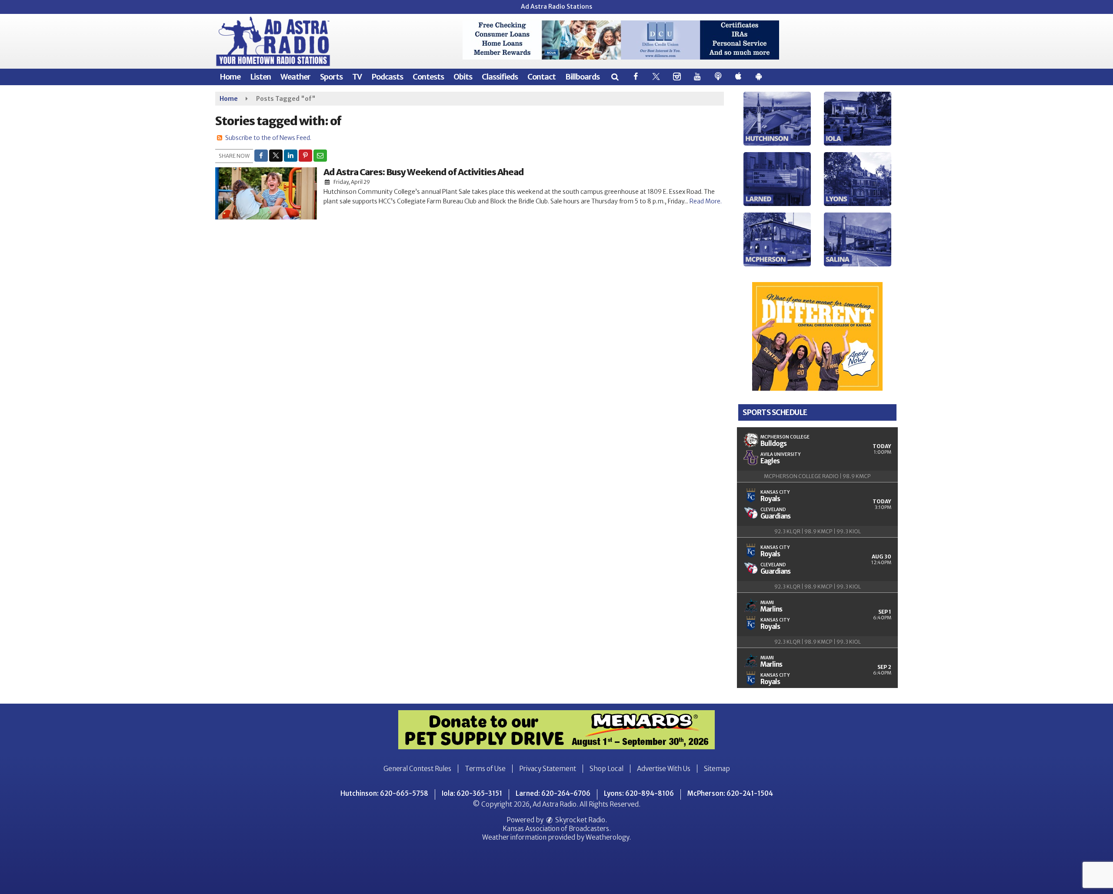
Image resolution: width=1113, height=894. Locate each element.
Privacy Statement (547, 768)
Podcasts (387, 77)
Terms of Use (485, 768)
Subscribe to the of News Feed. (268, 138)
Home (230, 77)
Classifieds (500, 77)
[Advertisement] (621, 40)
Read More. (706, 201)
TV (357, 77)
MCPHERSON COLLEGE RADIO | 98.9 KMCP (817, 476)
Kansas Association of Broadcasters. (557, 828)
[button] (614, 77)
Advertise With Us (663, 768)
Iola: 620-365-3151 (472, 793)
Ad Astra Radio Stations (556, 6)
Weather (295, 77)
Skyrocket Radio (579, 820)
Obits (462, 77)
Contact (541, 77)
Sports (331, 77)
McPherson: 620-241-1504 (730, 793)
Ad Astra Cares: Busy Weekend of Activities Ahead (423, 171)
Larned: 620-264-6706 (553, 793)
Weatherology (607, 837)
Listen (260, 77)
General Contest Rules (417, 768)
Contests (428, 77)
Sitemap (717, 768)
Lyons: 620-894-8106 (639, 793)
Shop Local (606, 768)
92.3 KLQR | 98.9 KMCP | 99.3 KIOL (817, 531)
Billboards (582, 77)
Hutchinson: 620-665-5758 (384, 793)
